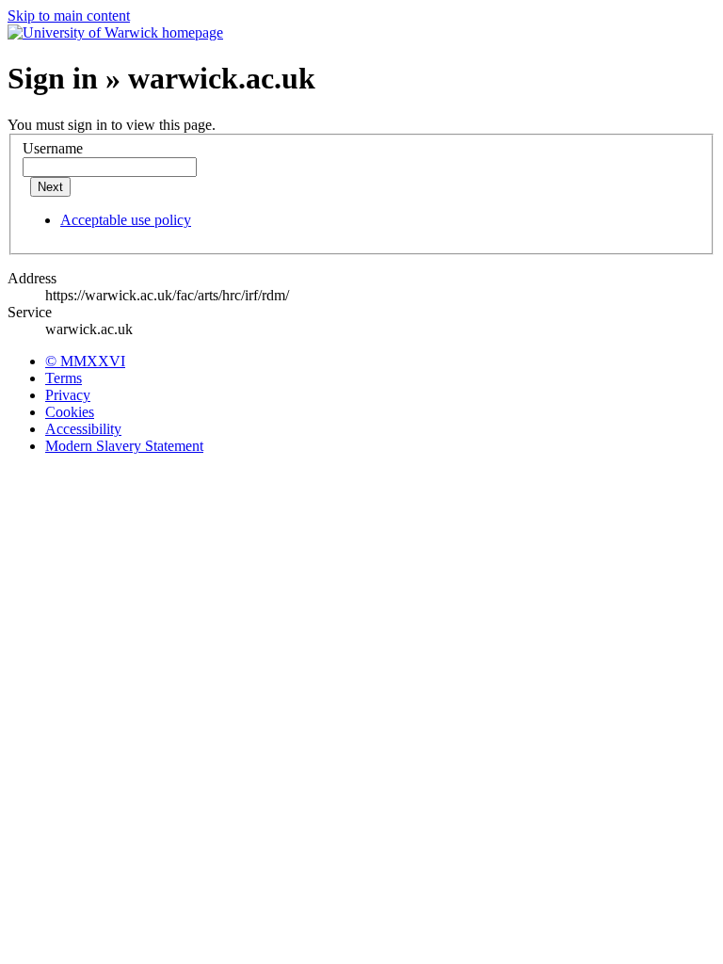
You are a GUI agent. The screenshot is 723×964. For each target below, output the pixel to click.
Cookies (69, 412)
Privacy (67, 395)
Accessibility (83, 429)
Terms (63, 378)
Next (50, 187)
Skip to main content (69, 16)
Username (53, 148)
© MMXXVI (85, 361)
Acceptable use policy (125, 220)
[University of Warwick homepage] (115, 32)
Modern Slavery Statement (124, 446)
